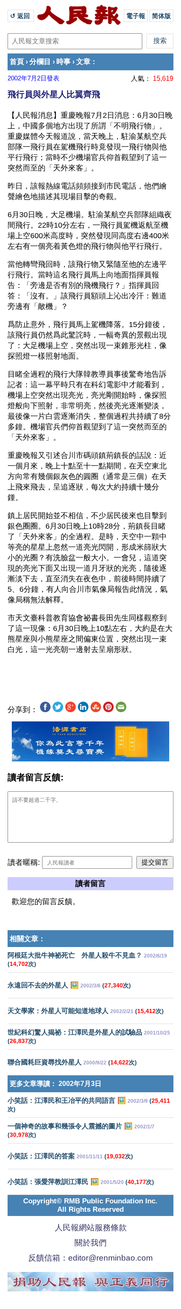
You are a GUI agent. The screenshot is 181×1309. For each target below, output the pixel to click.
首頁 (17, 62)
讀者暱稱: (24, 862)
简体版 (161, 15)
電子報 (135, 15)
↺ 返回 (21, 15)
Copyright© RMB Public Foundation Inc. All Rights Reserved (90, 1205)
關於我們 (90, 1242)
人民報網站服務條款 (91, 1227)
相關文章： (27, 939)
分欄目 (40, 62)
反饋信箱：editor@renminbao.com (90, 1257)
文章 (83, 62)
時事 (63, 62)
